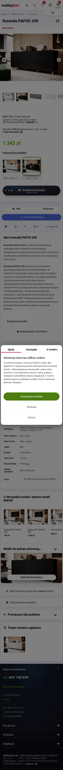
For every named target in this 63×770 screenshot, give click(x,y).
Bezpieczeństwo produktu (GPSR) (41, 479)
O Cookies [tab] (52, 349)
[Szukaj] (27, 5)
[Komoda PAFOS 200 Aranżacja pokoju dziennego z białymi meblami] (8, 100)
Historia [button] (30, 764)
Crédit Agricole (22, 116)
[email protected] (19, 699)
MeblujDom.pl (10, 755)
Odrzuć (31, 417)
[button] (52, 13)
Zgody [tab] (11, 349)
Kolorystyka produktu (15, 152)
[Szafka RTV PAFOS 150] (14, 517)
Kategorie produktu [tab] (17, 321)
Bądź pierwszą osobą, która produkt (31, 591)
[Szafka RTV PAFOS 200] (38, 517)
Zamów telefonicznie (33, 217)
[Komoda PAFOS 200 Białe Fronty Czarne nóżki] (49, 100)
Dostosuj (31, 407)
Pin (36, 227)
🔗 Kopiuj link (52, 227)
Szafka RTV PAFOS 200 (36, 531)
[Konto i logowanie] (50, 5)
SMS (17, 208)
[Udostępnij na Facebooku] (24, 227)
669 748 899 (19, 677)
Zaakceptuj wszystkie (31, 396)
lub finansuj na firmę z (14, 122)
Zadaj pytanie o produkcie (33, 331)
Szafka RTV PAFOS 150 (12, 531)
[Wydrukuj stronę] (15, 227)
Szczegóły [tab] (31, 349)
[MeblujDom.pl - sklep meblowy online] (10, 5)
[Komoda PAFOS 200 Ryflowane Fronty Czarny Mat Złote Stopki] (35, 100)
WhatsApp (48, 208)
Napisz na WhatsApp (14, 686)
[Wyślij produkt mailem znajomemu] (6, 227)
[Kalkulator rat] (19, 119)
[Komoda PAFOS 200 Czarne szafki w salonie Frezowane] (22, 100)
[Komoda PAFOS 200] (14, 644)
